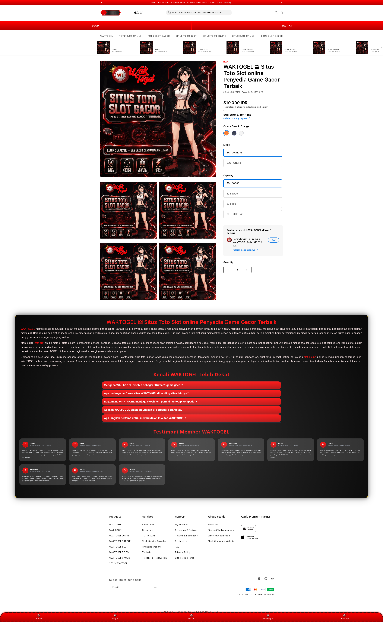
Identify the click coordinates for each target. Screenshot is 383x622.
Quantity (228, 262)
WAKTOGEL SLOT (118, 547)
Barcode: (246, 92)
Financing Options (151, 547)
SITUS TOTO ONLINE (214, 36)
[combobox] (199, 12)
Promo (38, 618)
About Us (213, 524)
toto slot (39, 343)
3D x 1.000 (232, 193)
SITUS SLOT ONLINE (243, 36)
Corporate (147, 530)
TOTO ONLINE (234, 152)
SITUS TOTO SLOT (186, 36)
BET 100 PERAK (235, 214)
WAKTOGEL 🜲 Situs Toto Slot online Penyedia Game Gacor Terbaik (191, 3)
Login (115, 618)
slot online (310, 357)
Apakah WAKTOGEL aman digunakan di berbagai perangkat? (143, 409)
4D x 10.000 (233, 183)
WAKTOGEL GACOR (119, 558)
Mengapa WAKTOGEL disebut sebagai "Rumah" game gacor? (143, 385)
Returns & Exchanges (186, 535)
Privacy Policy (182, 552)
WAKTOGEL (106, 36)
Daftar (191, 618)
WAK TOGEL (115, 530)
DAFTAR (287, 25)
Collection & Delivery (186, 530)
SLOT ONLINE (234, 163)
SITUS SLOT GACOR (271, 36)
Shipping (241, 107)
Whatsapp (268, 618)
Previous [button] (101, 2)
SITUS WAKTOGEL (119, 563)
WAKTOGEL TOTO (119, 552)
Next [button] (281, 2)
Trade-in (146, 552)
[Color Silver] (241, 133)
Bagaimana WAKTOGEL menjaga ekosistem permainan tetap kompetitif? (150, 401)
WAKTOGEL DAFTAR (120, 541)
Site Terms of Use (184, 558)
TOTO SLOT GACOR (159, 36)
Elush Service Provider (154, 541)
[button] (106, 36)
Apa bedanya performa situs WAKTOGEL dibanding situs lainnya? (146, 393)
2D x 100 (231, 203)
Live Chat (344, 618)
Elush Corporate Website (221, 541)
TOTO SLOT (148, 535)
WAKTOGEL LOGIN (119, 535)
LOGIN (96, 25)
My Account (181, 524)
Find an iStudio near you (221, 530)
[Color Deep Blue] (234, 133)
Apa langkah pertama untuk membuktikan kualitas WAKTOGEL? (145, 418)
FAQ (177, 547)
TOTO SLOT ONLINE (130, 36)
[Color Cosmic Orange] (226, 133)
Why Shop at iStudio (219, 535)
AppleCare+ (148, 524)
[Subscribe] (155, 587)
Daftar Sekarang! (224, 3)
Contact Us (181, 541)
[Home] (110, 12)
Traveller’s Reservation (154, 558)
